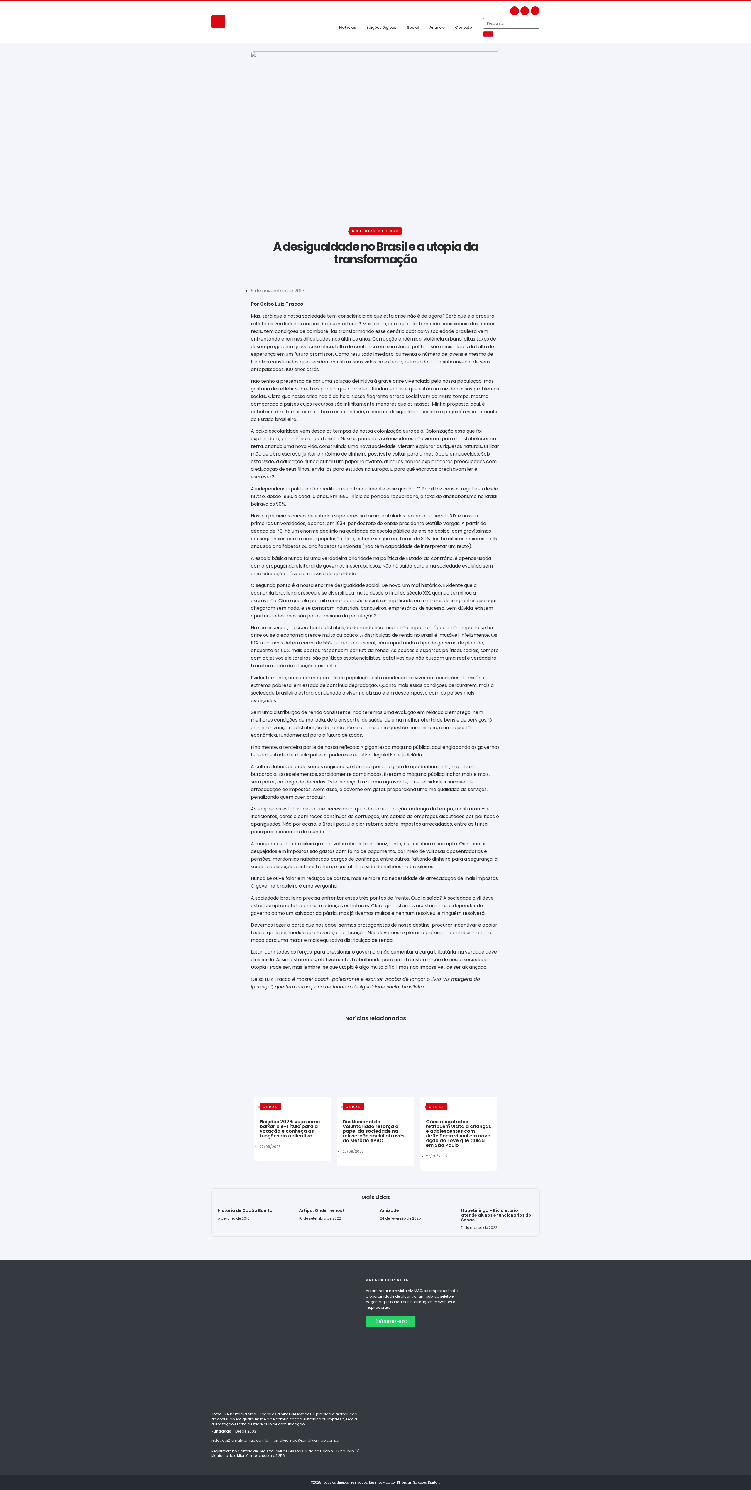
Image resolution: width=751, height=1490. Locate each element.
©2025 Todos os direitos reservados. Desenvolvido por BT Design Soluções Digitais (375, 1482)
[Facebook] (514, 10)
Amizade (389, 1210)
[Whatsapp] (535, 10)
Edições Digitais (381, 27)
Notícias (347, 27)
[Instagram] (524, 10)
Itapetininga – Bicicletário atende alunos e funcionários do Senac (496, 1215)
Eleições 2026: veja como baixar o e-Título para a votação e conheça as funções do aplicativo (290, 1128)
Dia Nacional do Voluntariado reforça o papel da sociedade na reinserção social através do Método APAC (374, 1131)
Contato (463, 27)
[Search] (488, 34)
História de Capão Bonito (245, 1210)
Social (413, 27)
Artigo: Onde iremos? (322, 1210)
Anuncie (437, 27)
